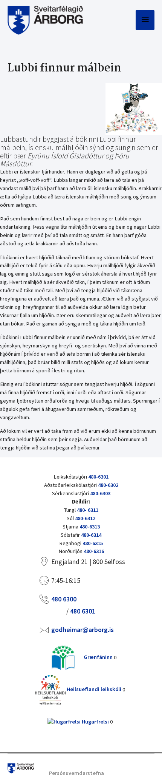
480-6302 (108, 485)
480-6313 (89, 526)
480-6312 (85, 518)
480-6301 (98, 476)
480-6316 (94, 551)
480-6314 (91, 534)
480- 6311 (87, 510)
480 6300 (63, 599)
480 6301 (82, 611)
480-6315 (93, 543)
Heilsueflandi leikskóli (93, 689)
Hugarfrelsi (95, 721)
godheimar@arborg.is (82, 629)
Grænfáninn (98, 657)
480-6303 (100, 493)
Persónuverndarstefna (76, 773)
